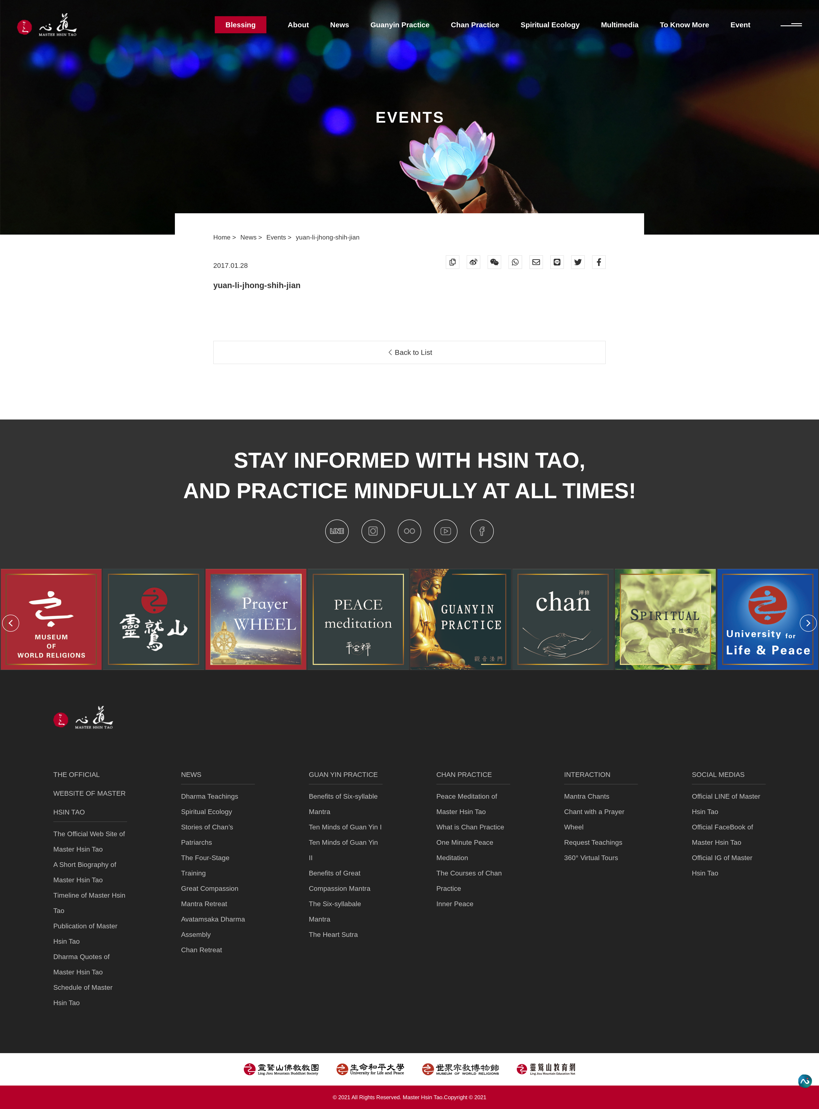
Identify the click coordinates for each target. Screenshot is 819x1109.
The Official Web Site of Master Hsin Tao (89, 841)
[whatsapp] (515, 262)
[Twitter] (578, 262)
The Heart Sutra (333, 934)
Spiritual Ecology (206, 812)
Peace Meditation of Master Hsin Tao (466, 804)
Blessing (240, 25)
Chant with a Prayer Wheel (594, 819)
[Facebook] (598, 262)
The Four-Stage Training (205, 865)
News (249, 237)
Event (740, 25)
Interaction (587, 774)
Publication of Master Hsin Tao (85, 933)
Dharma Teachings (209, 796)
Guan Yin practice (343, 774)
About (298, 25)
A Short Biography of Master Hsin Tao (84, 872)
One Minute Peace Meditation (464, 850)
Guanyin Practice (400, 25)
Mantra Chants (586, 796)
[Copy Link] (452, 262)
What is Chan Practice (470, 827)
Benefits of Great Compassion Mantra (339, 880)
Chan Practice (464, 774)
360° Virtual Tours (591, 858)
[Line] (557, 262)
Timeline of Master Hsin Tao (89, 902)
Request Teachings (593, 842)
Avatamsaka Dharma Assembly (213, 926)
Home (222, 237)
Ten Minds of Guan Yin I (345, 827)
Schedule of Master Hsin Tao (83, 995)
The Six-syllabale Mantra (335, 911)
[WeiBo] (473, 262)
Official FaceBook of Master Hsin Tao (722, 834)
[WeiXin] (494, 262)
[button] (10, 623)
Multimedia (620, 25)
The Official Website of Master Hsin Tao (89, 793)
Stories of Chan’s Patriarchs (207, 834)
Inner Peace (454, 904)
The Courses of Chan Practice (469, 880)
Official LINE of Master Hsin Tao (726, 804)
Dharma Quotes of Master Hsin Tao (81, 964)
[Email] (536, 262)
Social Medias (718, 774)
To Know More (684, 25)
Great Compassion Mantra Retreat (209, 896)
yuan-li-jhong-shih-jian (328, 237)
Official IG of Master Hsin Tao (722, 865)
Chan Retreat (201, 950)
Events (277, 237)
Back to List (412, 352)
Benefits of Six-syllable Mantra (343, 804)
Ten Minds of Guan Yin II (343, 850)
